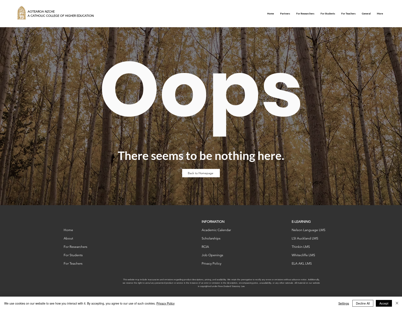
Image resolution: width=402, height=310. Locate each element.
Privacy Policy (165, 303)
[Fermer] (396, 303)
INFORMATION (213, 222)
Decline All (363, 303)
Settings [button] (343, 303)
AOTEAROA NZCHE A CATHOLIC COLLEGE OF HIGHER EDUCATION (61, 14)
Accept (383, 303)
